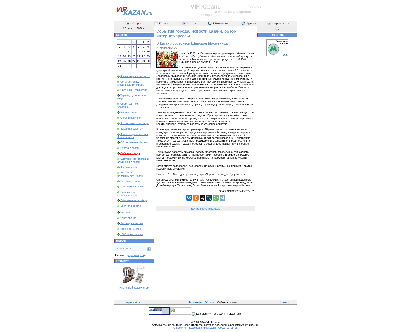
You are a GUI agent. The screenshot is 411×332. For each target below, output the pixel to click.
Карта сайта (133, 302)
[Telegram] (222, 198)
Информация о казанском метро (127, 193)
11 (124, 51)
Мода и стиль (128, 112)
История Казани (130, 181)
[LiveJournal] (209, 198)
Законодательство (131, 128)
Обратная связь (228, 327)
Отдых (163, 23)
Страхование (128, 217)
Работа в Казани (130, 147)
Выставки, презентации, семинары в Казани (133, 160)
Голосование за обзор (133, 200)
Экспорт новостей (131, 205)
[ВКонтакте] (189, 198)
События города (130, 153)
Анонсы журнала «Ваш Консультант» (132, 136)
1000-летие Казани (131, 186)
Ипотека (125, 212)
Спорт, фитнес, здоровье (128, 105)
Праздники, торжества (133, 90)
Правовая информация (202, 327)
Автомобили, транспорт (134, 123)
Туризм (251, 23)
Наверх (284, 302)
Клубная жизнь (129, 167)
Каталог (192, 23)
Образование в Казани (134, 142)
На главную (195, 302)
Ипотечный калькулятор (134, 287)
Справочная (280, 23)
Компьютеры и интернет (135, 76)
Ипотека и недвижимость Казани (130, 174)
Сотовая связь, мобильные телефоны (130, 83)
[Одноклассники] (196, 198)
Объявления (221, 23)
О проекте (179, 327)
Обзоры (135, 23)
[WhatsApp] (216, 198)
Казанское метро (130, 228)
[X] (202, 198)
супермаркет (136, 255)
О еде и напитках (130, 117)
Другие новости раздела (205, 208)
